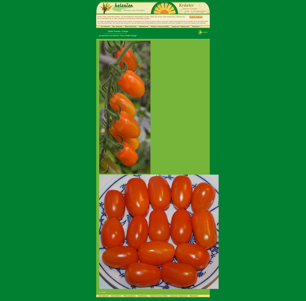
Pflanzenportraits (131, 26)
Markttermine (143, 26)
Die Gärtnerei (105, 26)
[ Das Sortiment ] (116, 296)
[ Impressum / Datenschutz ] (179, 296)
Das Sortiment (117, 26)
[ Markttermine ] (143, 296)
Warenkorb (195, 26)
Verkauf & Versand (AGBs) (160, 26)
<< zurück (102, 292)
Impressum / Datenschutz (181, 26)
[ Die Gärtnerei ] (104, 296)
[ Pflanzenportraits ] (129, 296)
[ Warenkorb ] (193, 296)
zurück (204, 32)
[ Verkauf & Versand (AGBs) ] (158, 296)
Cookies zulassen (196, 17)
